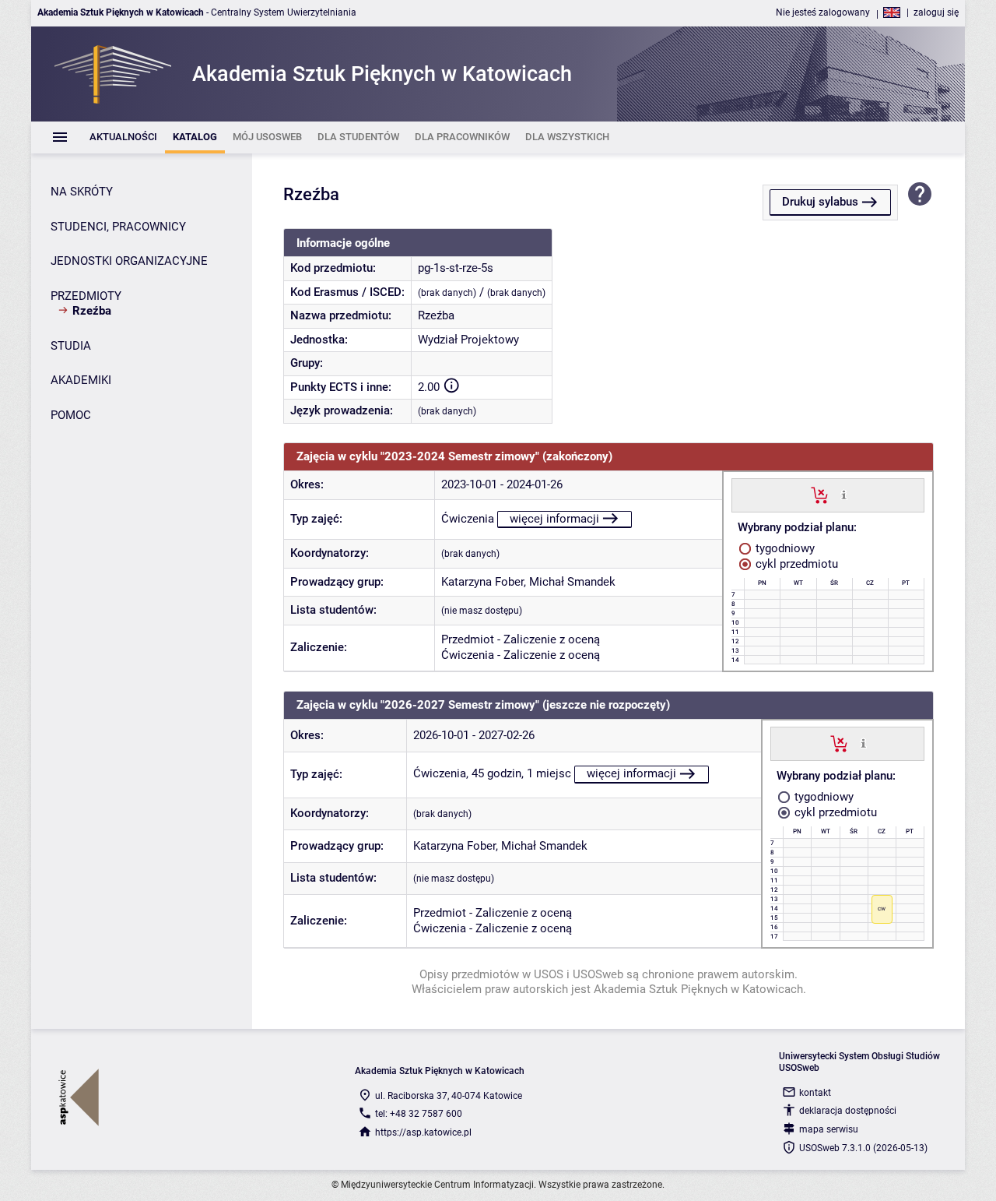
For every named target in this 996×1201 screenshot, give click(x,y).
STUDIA (71, 346)
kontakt (815, 1092)
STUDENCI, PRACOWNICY (118, 227)
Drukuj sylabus (820, 202)
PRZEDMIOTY (86, 296)
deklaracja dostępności (847, 1110)
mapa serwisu (828, 1129)
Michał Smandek (572, 582)
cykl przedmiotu (795, 564)
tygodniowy (783, 548)
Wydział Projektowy (468, 340)
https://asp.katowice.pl (423, 1132)
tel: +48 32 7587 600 (418, 1113)
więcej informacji (554, 519)
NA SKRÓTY (82, 192)
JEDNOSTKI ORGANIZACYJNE (129, 261)
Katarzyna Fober (482, 582)
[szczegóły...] (843, 495)
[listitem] (123, 137)
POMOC (71, 415)
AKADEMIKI (81, 380)
